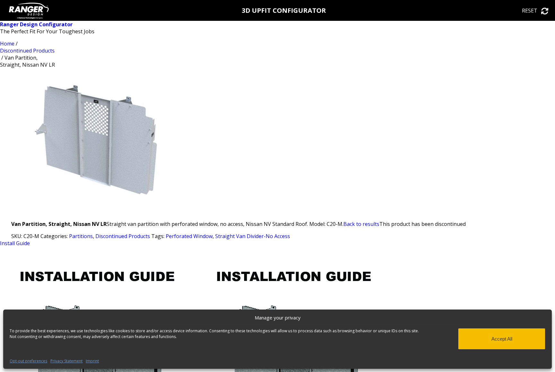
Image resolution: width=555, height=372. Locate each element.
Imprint (92, 361)
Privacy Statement (66, 361)
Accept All (501, 339)
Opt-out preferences (28, 361)
